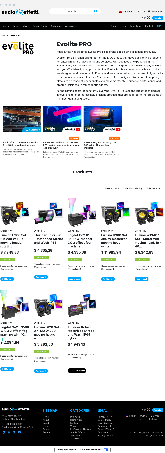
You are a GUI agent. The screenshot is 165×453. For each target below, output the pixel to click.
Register (158, 18)
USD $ (139, 11)
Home (46, 416)
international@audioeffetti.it (21, 427)
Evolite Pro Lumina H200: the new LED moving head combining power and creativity (61, 145)
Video (15, 26)
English (126, 11)
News (123, 26)
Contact (149, 26)
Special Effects (40, 26)
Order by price (153, 188)
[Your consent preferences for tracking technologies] (2, 339)
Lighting (25, 26)
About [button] (114, 26)
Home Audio (76, 420)
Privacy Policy (105, 416)
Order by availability (132, 188)
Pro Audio (75, 416)
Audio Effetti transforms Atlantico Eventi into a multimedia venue (20, 143)
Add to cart (7, 279)
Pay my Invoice (105, 435)
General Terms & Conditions (106, 431)
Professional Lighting (80, 429)
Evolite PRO (14, 36)
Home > (5, 36)
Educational (135, 26)
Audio (6, 26)
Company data (105, 426)
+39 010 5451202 (14, 424)
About (46, 420)
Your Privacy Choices (91, 449)
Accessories (71, 26)
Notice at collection (66, 449)
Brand (46, 423)
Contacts (47, 429)
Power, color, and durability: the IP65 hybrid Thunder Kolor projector (100, 145)
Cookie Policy (104, 420)
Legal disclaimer (105, 423)
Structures (56, 26)
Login (144, 17)
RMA (158, 26)
